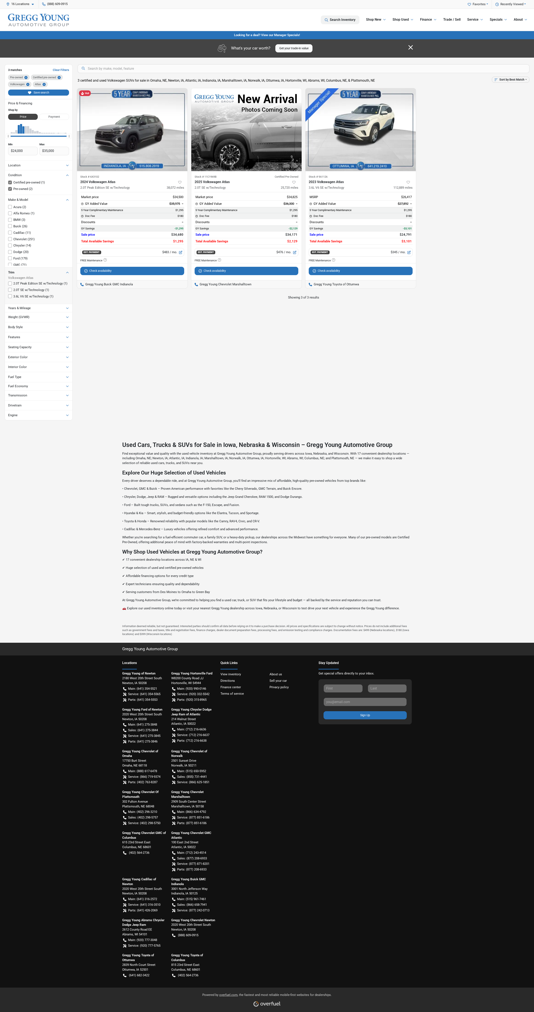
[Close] (410, 47)
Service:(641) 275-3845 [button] (144, 736)
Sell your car (278, 681)
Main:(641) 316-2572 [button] (142, 899)
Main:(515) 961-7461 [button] (191, 899)
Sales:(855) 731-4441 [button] (192, 777)
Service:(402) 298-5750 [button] (144, 823)
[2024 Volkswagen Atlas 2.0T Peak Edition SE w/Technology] (132, 129)
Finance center (230, 687)
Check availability (100, 270)
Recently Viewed (511, 4)
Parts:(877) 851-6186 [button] (192, 823)
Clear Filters (61, 70)
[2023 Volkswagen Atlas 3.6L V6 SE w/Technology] (360, 129)
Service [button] (473, 20)
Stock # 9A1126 (318, 176)
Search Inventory (342, 20)
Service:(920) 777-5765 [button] (144, 945)
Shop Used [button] (401, 20)
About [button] (518, 20)
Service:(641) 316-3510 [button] (144, 905)
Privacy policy (279, 687)
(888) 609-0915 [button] (57, 4)
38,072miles (175, 188)
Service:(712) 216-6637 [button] (193, 735)
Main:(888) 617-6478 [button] (142, 771)
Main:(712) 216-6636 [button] (191, 729)
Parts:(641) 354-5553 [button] (142, 700)
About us (276, 674)
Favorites (479, 4)
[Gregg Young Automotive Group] (39, 20)
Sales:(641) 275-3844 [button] (143, 730)
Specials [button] (496, 20)
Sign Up (365, 715)
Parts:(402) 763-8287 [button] (142, 782)
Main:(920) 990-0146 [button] (191, 689)
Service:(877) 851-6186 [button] (193, 817)
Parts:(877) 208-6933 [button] (192, 869)
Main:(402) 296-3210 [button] (142, 812)
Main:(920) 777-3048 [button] (142, 940)
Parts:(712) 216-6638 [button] (192, 741)
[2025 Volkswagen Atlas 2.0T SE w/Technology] (246, 129)
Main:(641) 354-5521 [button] (142, 689)
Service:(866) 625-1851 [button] (193, 782)
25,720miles (289, 188)
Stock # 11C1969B (206, 176)
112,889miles (403, 188)
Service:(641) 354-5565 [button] (144, 694)
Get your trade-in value (294, 48)
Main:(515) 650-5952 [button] (191, 771)
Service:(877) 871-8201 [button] (193, 864)
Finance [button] (426, 20)
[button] (22, 4)
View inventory (230, 674)
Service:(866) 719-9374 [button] (144, 777)
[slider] (8, 136)
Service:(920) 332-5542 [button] (193, 694)
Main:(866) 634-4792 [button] (191, 812)
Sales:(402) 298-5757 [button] (143, 817)
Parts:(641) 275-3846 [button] (142, 741)
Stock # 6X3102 (89, 176)
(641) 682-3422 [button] (139, 975)
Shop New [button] (373, 20)
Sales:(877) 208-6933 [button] (192, 858)
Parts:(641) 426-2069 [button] (142, 910)
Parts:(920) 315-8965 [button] (192, 700)
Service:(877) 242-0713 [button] (193, 910)
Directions (227, 681)
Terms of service (232, 694)
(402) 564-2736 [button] (139, 853)
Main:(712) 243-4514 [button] (191, 853)
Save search (41, 92)
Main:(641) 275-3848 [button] (142, 724)
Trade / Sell (452, 20)
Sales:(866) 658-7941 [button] (192, 905)
